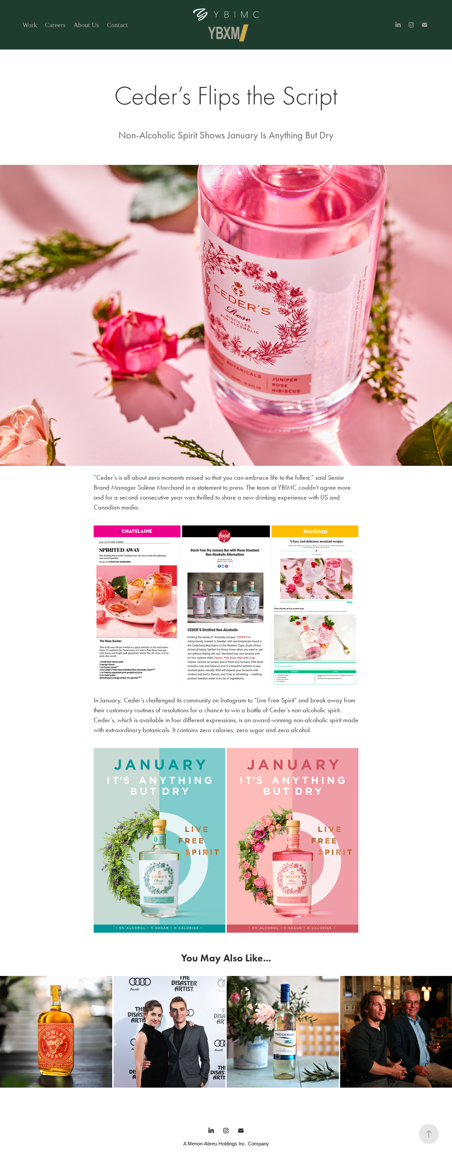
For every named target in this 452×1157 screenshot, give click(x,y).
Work (30, 24)
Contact (117, 24)
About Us (86, 24)
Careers (55, 24)
